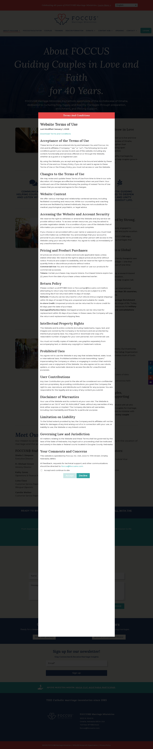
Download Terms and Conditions (55, 134)
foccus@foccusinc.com (72, 466)
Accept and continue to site (57, 470)
